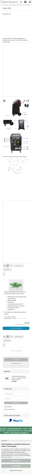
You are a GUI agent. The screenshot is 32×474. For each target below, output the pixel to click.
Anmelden (16, 402)
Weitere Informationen (16, 470)
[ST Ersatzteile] (9, 2)
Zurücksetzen (16, 363)
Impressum (4, 440)
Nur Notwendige (16, 466)
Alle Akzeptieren (16, 460)
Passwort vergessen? (9, 409)
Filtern (16, 359)
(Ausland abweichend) (21, 318)
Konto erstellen (8, 406)
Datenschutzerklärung (17, 457)
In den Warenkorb (16, 328)
